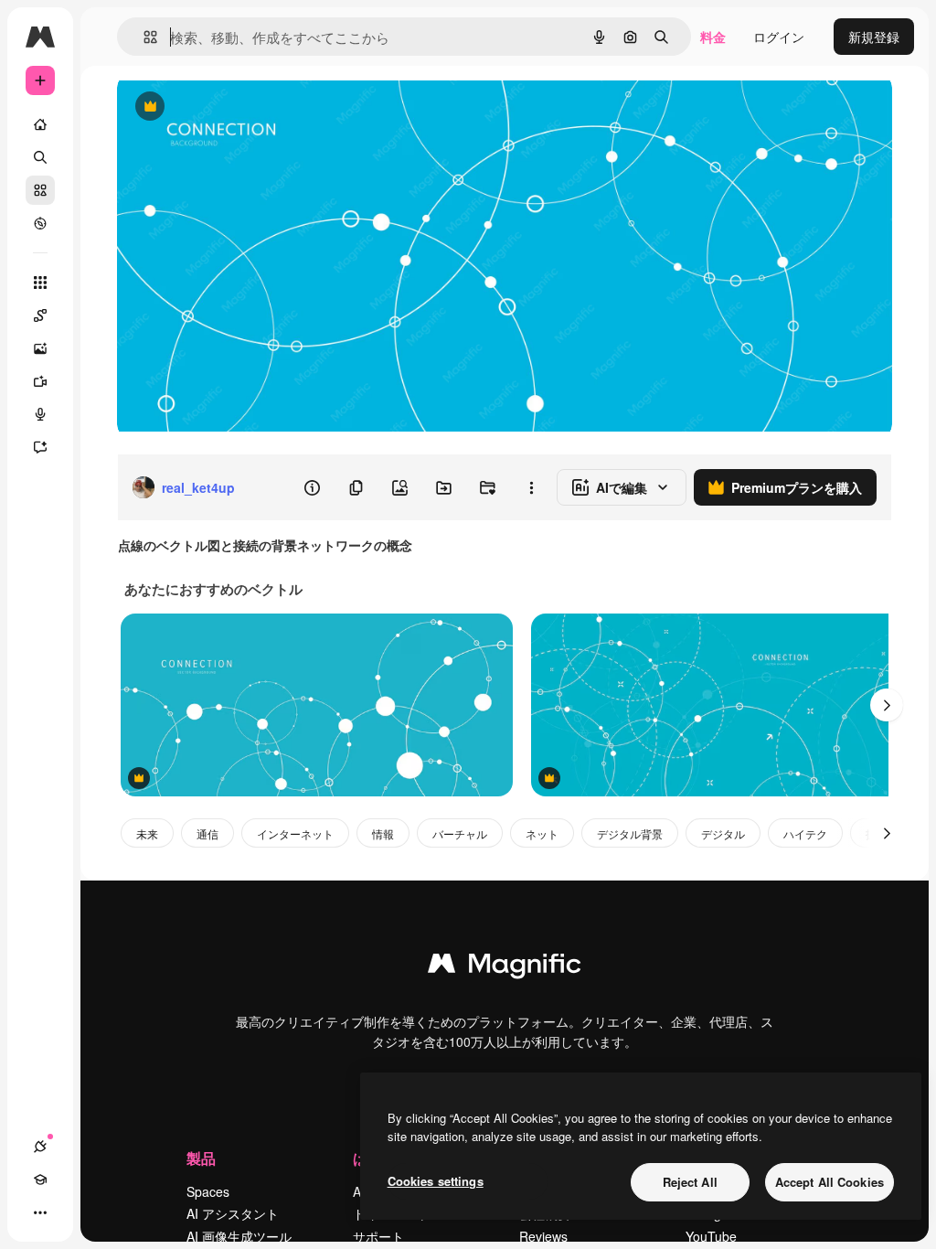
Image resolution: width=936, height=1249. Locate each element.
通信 (207, 833)
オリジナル (242, 107)
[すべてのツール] (40, 282)
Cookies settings (436, 1181)
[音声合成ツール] (40, 414)
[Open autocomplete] (143, 37)
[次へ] (886, 705)
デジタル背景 (630, 833)
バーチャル (459, 833)
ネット (542, 833)
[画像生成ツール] (40, 348)
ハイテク (805, 833)
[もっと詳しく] (40, 223)
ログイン (778, 36)
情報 (383, 833)
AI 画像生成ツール (239, 1236)
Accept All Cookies (829, 1181)
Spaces (207, 1191)
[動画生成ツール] (40, 381)
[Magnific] (504, 967)
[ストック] (40, 190)
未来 (147, 833)
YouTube (711, 1236)
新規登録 (873, 36)
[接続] (40, 1146)
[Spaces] (40, 315)
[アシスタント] (40, 447)
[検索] (40, 157)
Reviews (543, 1236)
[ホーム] (40, 124)
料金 (713, 36)
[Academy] (40, 1179)
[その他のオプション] (531, 487)
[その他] (40, 1212)
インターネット (295, 833)
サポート (378, 1236)
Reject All (690, 1181)
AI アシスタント (232, 1213)
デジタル (723, 833)
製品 (201, 1158)
